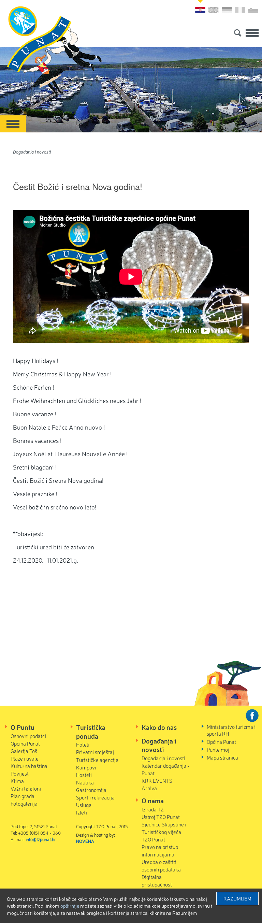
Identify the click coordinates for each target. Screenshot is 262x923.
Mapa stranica (222, 757)
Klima (17, 780)
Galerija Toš (24, 750)
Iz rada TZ (153, 809)
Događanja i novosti (32, 152)
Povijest (20, 773)
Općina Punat (25, 743)
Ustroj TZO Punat (161, 816)
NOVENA (85, 841)
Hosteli (84, 774)
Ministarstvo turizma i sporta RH (231, 730)
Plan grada (22, 795)
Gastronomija (91, 789)
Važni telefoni (26, 788)
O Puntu (22, 727)
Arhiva (149, 788)
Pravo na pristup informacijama (160, 850)
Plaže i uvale (25, 758)
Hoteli (82, 744)
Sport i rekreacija (95, 797)
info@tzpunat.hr (41, 839)
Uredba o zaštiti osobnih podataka (161, 865)
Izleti (81, 812)
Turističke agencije (97, 759)
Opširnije (69, 905)
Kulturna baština (29, 765)
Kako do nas (159, 727)
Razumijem (237, 898)
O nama (153, 800)
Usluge (83, 804)
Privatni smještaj (95, 751)
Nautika (85, 782)
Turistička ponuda (90, 731)
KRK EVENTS (157, 780)
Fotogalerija (24, 803)
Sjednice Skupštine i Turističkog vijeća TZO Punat (164, 832)
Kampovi (86, 767)
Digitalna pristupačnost (157, 880)
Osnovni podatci (28, 735)
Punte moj (218, 749)
